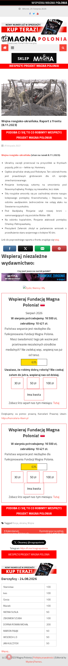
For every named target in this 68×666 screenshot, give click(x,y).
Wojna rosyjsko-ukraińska (16, 155)
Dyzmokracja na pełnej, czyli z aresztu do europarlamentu (51, 531)
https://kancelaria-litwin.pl (14, 418)
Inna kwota (34, 394)
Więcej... (5, 651)
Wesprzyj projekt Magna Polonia (34, 66)
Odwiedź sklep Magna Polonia (34, 58)
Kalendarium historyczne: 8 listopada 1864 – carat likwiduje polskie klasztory (16, 531)
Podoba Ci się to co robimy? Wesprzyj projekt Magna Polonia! (34, 135)
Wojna (31, 523)
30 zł (17, 383)
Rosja (15, 523)
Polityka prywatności (43, 657)
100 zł (50, 383)
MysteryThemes (34, 661)
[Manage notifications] (9, 657)
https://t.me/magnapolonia (34, 548)
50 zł (33, 383)
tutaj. (57, 239)
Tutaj (56, 403)
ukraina (23, 523)
